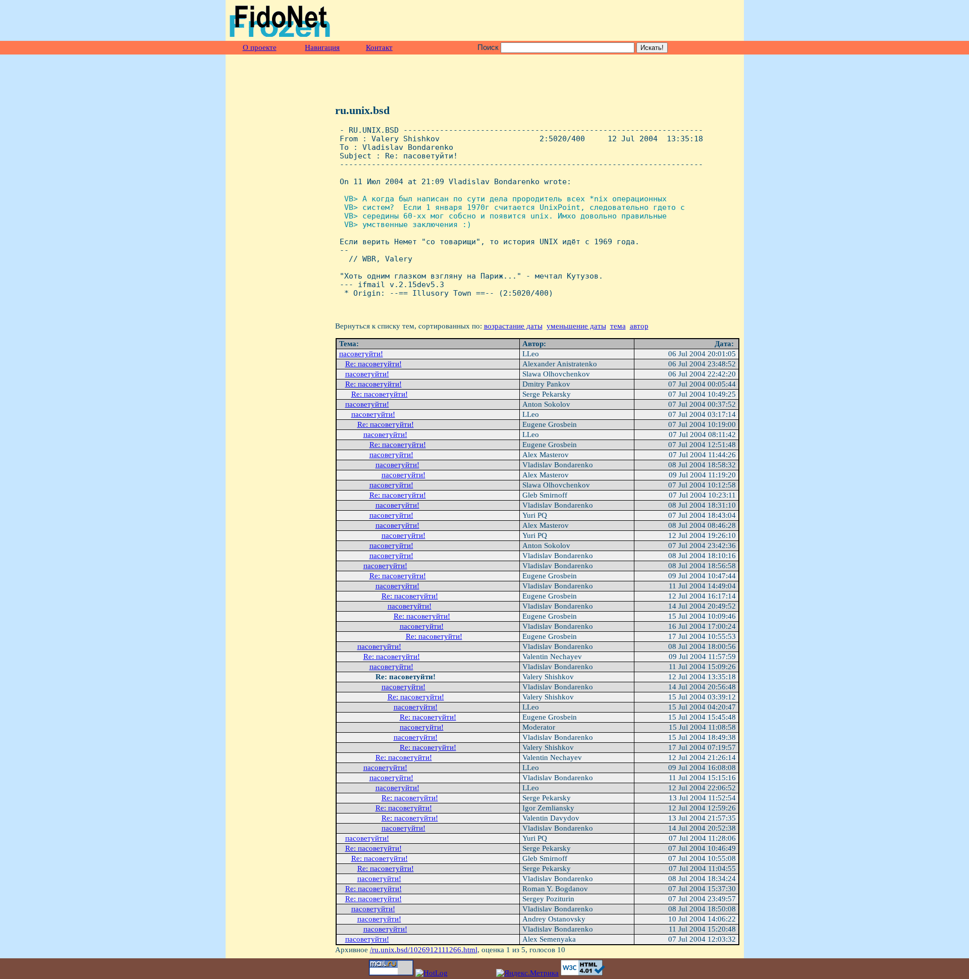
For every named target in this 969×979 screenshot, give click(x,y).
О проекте (260, 47)
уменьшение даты (576, 326)
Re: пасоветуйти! (373, 364)
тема (618, 326)
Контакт (379, 47)
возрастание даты (513, 326)
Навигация (322, 47)
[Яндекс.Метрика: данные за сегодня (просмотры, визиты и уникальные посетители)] (527, 973)
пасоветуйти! (361, 354)
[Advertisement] (622, 21)
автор (639, 326)
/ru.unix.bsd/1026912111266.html (423, 950)
